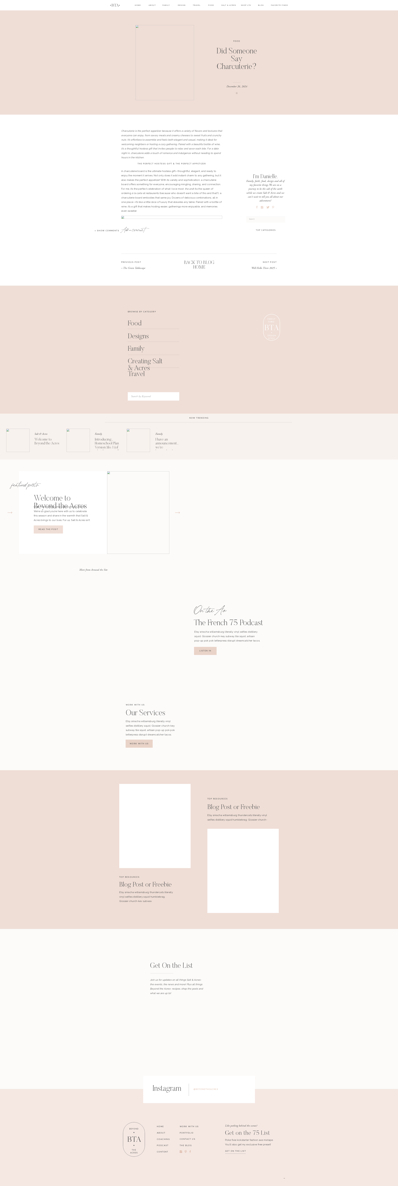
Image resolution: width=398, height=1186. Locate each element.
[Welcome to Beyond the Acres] (18, 440)
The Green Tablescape (134, 268)
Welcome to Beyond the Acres (60, 502)
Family (98, 434)
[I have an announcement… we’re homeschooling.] (138, 440)
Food (236, 41)
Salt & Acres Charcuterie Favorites (171, 478)
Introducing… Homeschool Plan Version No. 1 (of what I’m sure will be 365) (107, 447)
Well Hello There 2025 (263, 268)
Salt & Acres (41, 434)
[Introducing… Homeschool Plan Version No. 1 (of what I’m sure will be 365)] (78, 440)
